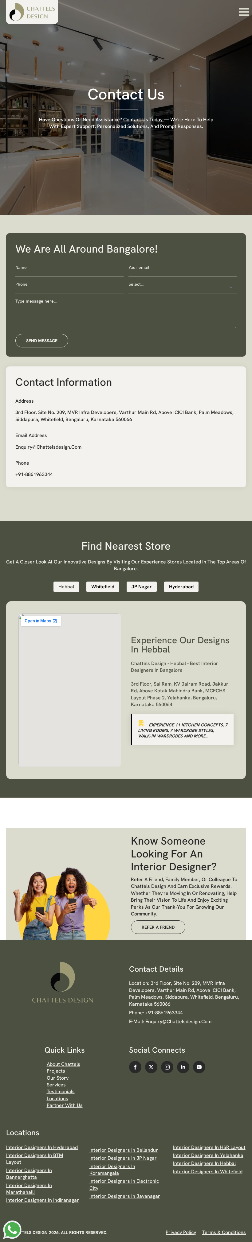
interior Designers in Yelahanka (208, 1155)
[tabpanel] (126, 690)
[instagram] (167, 1067)
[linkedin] (183, 1067)
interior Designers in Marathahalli (29, 1188)
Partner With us (65, 1105)
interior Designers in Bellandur (123, 1150)
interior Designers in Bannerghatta (29, 1173)
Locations (57, 1098)
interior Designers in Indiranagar (42, 1200)
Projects (56, 1071)
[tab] (66, 587)
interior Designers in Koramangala (112, 1169)
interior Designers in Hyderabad (42, 1147)
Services (56, 1084)
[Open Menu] (244, 12)
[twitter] (151, 1067)
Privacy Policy (181, 1232)
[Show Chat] (12, 1230)
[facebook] (135, 1067)
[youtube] (199, 1067)
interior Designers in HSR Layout (209, 1147)
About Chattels (63, 1064)
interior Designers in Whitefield (207, 1171)
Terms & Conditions (224, 1232)
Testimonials (61, 1091)
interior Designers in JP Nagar (123, 1158)
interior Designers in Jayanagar (124, 1196)
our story (58, 1078)
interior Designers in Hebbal (204, 1163)
